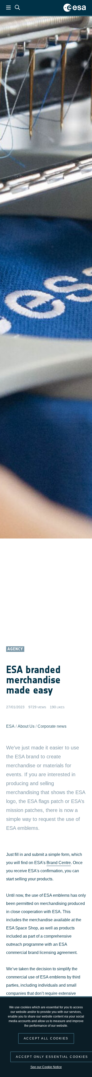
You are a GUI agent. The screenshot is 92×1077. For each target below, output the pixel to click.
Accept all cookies (46, 1038)
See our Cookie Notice (46, 1067)
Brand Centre (59, 862)
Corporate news (52, 726)
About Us (26, 726)
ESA (10, 726)
